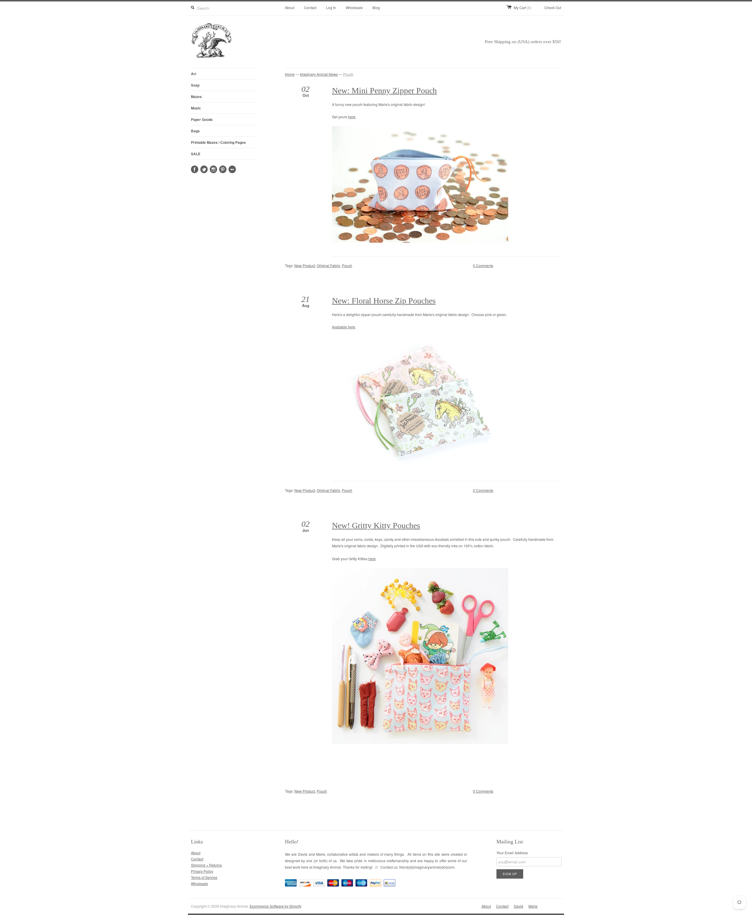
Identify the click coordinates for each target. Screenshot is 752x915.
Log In (331, 7)
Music (196, 108)
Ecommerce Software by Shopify (275, 906)
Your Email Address (512, 852)
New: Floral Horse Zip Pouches (384, 300)
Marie (533, 906)
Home (290, 74)
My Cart (522, 7)
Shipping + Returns (206, 864)
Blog (376, 7)
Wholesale (354, 7)
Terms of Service (204, 877)
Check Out (552, 7)
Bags (195, 131)
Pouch (348, 74)
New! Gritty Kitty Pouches (376, 525)
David (518, 906)
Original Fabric (328, 265)
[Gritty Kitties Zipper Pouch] (420, 742)
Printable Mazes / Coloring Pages (218, 142)
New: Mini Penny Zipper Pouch (384, 90)
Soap (195, 85)
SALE (195, 153)
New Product (304, 265)
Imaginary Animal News (319, 74)
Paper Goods (202, 119)
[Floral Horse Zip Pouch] (420, 466)
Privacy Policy (202, 871)
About (289, 7)
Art (193, 73)
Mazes (196, 96)
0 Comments (483, 265)
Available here (343, 326)
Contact (310, 7)
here (351, 116)
